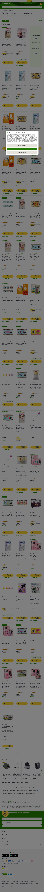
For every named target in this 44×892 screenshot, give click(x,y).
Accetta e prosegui (22, 148)
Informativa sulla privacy (11, 142)
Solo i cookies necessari (22, 152)
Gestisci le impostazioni (22, 145)
